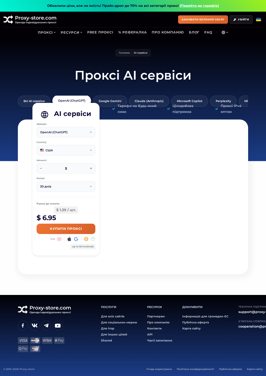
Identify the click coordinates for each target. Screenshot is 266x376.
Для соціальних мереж (119, 322)
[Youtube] (58, 325)
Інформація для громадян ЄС (205, 316)
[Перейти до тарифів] (199, 6)
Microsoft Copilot (189, 101)
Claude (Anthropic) (149, 101)
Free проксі (100, 32)
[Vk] (34, 325)
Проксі (45, 33)
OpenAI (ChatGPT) (71, 100)
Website (42, 124)
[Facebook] (23, 325)
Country (42, 142)
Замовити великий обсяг (203, 19)
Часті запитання (159, 340)
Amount (42, 160)
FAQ (208, 32)
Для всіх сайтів (112, 316)
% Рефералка (132, 32)
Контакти (154, 328)
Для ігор (107, 328)
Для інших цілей (114, 334)
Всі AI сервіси (34, 101)
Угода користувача (159, 369)
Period (40, 178)
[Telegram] (46, 325)
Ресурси (70, 33)
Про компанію (168, 32)
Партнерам (156, 316)
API (150, 334)
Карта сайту (191, 328)
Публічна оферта (195, 322)
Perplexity (223, 101)
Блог (194, 32)
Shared (106, 340)
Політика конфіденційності (195, 369)
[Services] (225, 32)
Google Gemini (110, 101)
